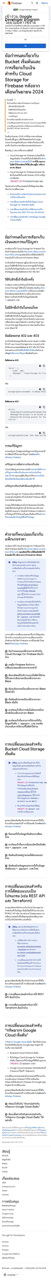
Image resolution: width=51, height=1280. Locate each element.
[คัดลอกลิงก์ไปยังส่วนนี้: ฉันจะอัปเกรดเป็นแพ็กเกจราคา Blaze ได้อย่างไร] (17, 691)
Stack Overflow (8, 1209)
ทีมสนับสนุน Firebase (18, 643)
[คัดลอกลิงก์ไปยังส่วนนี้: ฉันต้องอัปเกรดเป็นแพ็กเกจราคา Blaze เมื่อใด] (20, 702)
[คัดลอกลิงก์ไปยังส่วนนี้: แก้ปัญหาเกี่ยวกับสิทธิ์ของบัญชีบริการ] (7, 489)
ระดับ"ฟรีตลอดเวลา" (24, 795)
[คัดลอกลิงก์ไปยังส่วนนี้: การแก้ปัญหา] (24, 446)
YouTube (5, 1195)
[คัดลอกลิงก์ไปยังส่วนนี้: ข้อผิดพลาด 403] (21, 401)
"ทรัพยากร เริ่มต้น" (19, 1042)
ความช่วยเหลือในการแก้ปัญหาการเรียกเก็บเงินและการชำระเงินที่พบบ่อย (25, 472)
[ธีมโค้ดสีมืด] (40, 366)
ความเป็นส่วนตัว (17, 1268)
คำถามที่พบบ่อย (7, 1222)
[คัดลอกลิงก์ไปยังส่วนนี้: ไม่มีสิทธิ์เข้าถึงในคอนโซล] (40, 307)
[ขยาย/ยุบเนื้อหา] (14, 99)
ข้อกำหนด (5, 1268)
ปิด (26, 39)
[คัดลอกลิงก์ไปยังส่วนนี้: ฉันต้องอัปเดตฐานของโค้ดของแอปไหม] (12, 858)
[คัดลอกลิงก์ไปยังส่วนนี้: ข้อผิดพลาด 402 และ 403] (41, 335)
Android (5, 1242)
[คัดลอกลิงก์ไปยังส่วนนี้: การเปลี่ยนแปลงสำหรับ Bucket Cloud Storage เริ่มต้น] (17, 754)
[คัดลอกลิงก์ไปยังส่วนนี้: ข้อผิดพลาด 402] (21, 360)
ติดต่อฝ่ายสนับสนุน (9, 1205)
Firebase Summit (8, 1186)
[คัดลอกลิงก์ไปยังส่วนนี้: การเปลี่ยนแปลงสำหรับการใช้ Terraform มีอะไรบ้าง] (30, 1007)
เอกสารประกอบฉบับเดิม (11, 1226)
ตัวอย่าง (4, 1163)
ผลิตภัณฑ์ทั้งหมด (8, 1258)
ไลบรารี (4, 1168)
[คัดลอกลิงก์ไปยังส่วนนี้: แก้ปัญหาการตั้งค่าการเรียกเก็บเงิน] (41, 464)
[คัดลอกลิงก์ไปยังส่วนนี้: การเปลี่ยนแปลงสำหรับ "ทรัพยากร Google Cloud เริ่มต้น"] (30, 1035)
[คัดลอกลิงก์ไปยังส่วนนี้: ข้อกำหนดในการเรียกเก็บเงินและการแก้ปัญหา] (40, 242)
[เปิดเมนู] (3, 3)
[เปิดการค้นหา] (32, 3)
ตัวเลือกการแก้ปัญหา (17, 353)
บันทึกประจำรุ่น (7, 1218)
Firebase (5, 1250)
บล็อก (4, 1182)
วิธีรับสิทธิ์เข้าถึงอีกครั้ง (29, 350)
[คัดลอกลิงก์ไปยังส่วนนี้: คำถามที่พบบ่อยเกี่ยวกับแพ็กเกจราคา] (28, 539)
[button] (25, 654)
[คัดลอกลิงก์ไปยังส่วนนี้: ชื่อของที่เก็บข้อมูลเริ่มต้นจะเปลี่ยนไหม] (12, 837)
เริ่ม (25, 46)
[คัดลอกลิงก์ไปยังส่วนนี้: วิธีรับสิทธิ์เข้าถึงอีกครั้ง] (36, 279)
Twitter (4, 1191)
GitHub (5, 1172)
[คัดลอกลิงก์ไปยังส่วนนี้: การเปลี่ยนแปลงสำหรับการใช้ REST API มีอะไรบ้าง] (22, 997)
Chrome (5, 1246)
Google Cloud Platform (11, 1254)
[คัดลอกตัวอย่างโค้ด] (44, 366)
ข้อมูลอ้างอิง (6, 1159)
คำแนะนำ (5, 1155)
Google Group (7, 1214)
